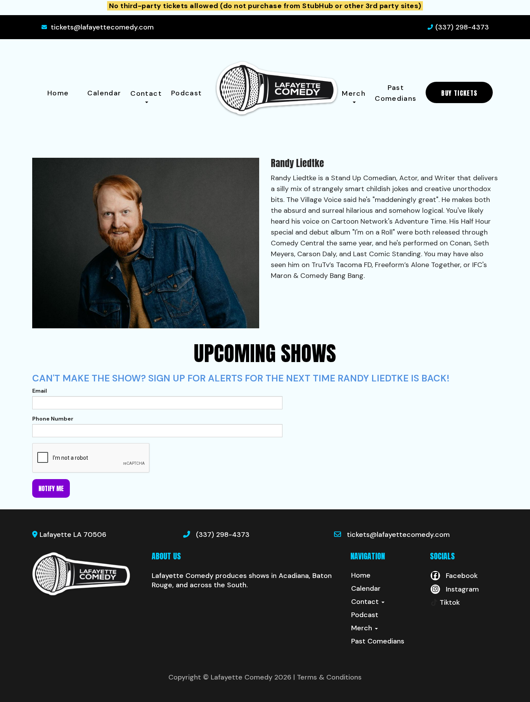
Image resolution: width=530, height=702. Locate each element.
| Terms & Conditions (327, 677)
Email (39, 390)
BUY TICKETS (459, 93)
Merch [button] (353, 93)
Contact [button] (146, 93)
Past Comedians (395, 93)
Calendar (104, 93)
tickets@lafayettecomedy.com (102, 27)
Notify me (51, 488)
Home (58, 93)
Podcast (186, 93)
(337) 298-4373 (462, 27)
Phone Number (52, 418)
